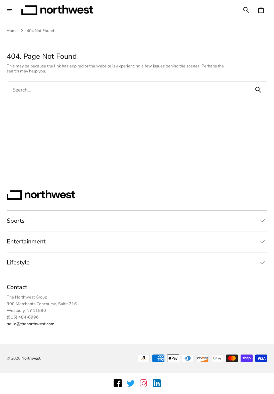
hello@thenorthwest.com (30, 324)
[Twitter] (131, 383)
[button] (14, 10)
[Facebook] (118, 383)
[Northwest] (57, 10)
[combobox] (128, 90)
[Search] (258, 89)
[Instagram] (144, 383)
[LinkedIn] (157, 383)
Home (12, 30)
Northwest (30, 358)
